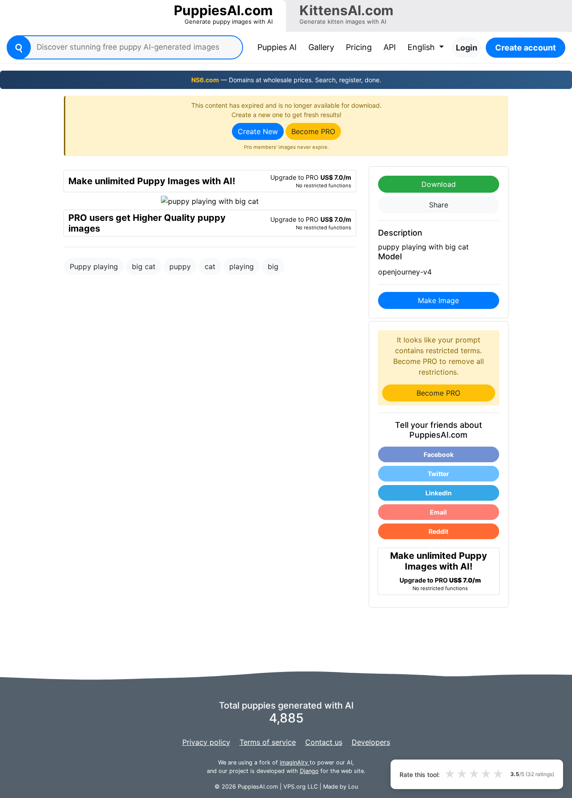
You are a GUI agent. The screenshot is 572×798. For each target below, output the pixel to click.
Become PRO (313, 131)
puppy (180, 266)
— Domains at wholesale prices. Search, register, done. (286, 80)
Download (438, 184)
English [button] (422, 47)
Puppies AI (278, 47)
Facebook (439, 454)
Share (438, 204)
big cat (144, 266)
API (389, 47)
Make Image (438, 300)
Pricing (359, 47)
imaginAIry (295, 762)
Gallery (321, 47)
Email (438, 512)
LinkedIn (438, 493)
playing (241, 266)
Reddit (438, 531)
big (273, 266)
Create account (525, 47)
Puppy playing (94, 266)
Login (466, 47)
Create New (258, 131)
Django (309, 771)
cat (210, 266)
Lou (353, 786)
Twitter (438, 473)
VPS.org (294, 786)
